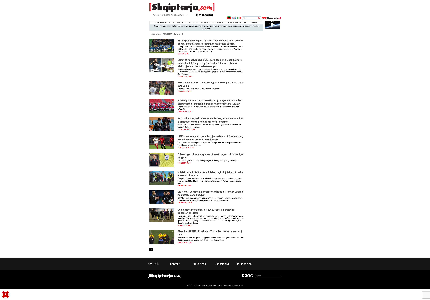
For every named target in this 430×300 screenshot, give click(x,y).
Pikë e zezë (255, 26)
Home (157, 23)
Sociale (163, 26)
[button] (5, 294)
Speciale (180, 26)
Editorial (246, 23)
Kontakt (175, 264)
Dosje (230, 26)
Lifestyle (198, 26)
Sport (211, 23)
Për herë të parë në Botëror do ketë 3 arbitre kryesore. (199, 89)
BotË (232, 23)
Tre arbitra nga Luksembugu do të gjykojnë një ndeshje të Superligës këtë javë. (208, 161)
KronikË (180, 23)
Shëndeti (196, 23)
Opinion (255, 23)
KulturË (238, 23)
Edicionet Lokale (167, 23)
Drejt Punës (171, 26)
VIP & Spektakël (207, 26)
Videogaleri (246, 26)
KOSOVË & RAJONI (222, 23)
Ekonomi (204, 23)
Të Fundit (156, 26)
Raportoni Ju (222, 264)
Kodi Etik (153, 264)
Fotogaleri (237, 26)
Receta (216, 26)
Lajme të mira (189, 26)
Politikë (188, 23)
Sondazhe (206, 29)
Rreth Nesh (199, 264)
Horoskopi (223, 26)
